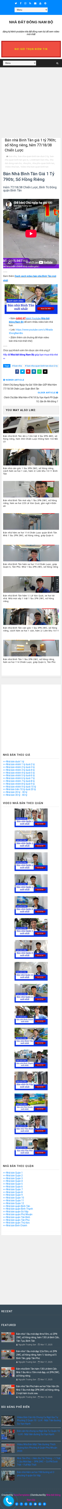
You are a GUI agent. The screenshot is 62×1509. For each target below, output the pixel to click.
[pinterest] (45, 3)
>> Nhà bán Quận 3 (13, 1178)
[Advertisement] (31, 107)
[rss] (30, 3)
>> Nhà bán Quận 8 (13, 1192)
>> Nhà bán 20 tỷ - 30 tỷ (15, 792)
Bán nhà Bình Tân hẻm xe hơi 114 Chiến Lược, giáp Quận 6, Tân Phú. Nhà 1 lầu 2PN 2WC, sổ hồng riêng (30, 565)
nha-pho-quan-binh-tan (43, 163)
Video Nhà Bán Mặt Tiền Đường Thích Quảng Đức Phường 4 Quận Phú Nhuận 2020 (37, 1447)
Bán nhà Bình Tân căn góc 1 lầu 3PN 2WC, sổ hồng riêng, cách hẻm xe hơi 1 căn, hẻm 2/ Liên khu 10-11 (31, 629)
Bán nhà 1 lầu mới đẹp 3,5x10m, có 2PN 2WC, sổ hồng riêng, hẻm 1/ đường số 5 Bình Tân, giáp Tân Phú (36, 1355)
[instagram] (25, 3)
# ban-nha (17, 366)
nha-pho (27, 163)
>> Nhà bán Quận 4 (13, 1181)
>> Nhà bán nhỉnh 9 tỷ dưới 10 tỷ (19, 786)
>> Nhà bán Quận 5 (13, 1183)
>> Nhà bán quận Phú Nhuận (17, 1214)
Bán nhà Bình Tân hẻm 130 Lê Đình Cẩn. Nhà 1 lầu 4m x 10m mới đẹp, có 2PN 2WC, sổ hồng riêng (38, 1372)
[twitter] (16, 3)
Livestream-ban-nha (39, 160)
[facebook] (20, 3)
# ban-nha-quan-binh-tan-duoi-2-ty (41, 366)
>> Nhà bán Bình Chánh (15, 1225)
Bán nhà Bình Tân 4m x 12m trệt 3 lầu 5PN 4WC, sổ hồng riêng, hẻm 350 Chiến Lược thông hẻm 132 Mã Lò (30, 439)
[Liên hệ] (8, 1500)
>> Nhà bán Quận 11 (13, 1200)
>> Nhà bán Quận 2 (13, 1175)
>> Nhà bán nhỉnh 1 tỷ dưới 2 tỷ (19, 764)
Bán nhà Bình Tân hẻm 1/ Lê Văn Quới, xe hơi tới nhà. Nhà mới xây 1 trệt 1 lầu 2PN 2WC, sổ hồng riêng (29, 598)
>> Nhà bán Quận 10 (13, 1197)
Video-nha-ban (12, 166)
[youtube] (40, 3)
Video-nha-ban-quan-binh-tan (34, 166)
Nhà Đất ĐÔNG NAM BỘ (31, 22)
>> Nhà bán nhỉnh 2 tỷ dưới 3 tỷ (19, 767)
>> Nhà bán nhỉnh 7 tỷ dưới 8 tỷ (19, 781)
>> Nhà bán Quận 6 (13, 1186)
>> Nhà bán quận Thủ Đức (16, 1222)
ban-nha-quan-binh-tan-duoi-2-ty (33, 156)
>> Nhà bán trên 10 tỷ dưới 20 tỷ (19, 789)
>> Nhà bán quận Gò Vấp (15, 1211)
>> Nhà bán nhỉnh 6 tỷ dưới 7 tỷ (19, 778)
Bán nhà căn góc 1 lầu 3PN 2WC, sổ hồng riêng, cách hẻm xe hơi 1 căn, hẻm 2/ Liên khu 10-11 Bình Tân (30, 471)
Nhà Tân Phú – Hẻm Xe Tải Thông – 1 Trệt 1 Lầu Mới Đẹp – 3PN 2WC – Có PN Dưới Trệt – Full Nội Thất (38, 1461)
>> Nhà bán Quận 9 (13, 1195)
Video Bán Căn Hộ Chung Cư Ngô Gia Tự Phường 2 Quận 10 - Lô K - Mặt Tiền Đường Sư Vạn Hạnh (39, 1420)
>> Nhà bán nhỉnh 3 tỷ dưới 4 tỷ (19, 770)
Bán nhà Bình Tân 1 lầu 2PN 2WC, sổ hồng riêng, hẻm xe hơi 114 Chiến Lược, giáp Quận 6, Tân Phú (29, 660)
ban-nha (13, 156)
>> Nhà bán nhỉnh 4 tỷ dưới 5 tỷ (19, 772)
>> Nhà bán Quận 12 (13, 1203)
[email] (35, 3)
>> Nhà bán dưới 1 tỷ (13, 761)
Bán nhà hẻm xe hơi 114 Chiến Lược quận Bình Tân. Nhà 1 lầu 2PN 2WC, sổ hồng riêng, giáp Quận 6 (30, 534)
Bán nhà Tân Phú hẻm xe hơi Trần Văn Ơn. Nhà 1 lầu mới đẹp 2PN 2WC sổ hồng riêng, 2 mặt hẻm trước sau (38, 1390)
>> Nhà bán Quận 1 (13, 1172)
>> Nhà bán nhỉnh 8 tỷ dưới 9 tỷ (19, 784)
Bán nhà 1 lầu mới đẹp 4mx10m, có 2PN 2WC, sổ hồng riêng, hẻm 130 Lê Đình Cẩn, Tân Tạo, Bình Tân (37, 1337)
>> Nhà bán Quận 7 (13, 1189)
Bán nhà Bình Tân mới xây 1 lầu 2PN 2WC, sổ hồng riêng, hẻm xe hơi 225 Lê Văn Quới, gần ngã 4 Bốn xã (30, 503)
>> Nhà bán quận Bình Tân (16, 1206)
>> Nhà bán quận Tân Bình (16, 1217)
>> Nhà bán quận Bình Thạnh (18, 1208)
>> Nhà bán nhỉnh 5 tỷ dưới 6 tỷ (19, 775)
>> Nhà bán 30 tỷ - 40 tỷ (15, 795)
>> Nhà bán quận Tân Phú (16, 1220)
